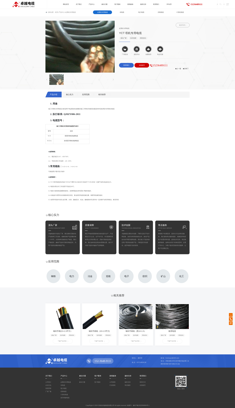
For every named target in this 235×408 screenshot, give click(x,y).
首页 (56, 12)
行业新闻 (112, 385)
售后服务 (128, 385)
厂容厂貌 (48, 391)
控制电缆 (161, 12)
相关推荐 (102, 94)
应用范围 (86, 94)
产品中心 (62, 12)
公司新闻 (112, 382)
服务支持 (128, 376)
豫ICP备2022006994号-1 (141, 405)
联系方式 (143, 382)
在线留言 (143, 385)
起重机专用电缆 (70, 12)
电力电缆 (141, 12)
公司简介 (48, 382)
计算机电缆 (180, 12)
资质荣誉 (48, 388)
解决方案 (82, 376)
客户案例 (97, 376)
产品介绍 (53, 94)
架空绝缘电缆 (65, 397)
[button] (46, 79)
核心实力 (69, 94)
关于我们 (48, 376)
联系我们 (143, 376)
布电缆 (122, 12)
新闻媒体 (113, 376)
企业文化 (48, 385)
